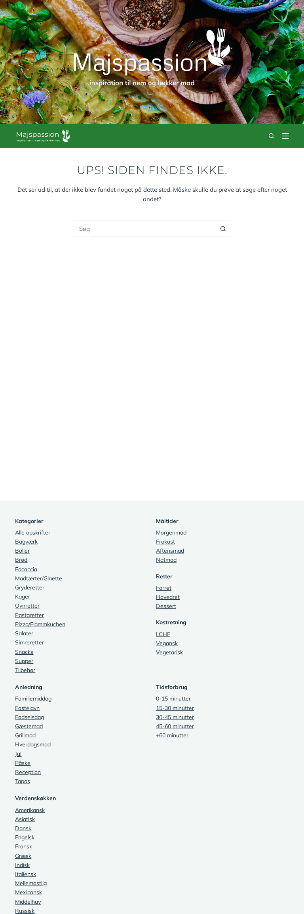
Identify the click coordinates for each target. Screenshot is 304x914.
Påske (22, 763)
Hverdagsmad (33, 744)
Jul (18, 753)
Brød (21, 559)
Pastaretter (29, 615)
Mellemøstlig (31, 883)
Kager (22, 596)
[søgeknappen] (223, 228)
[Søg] (271, 135)
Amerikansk (30, 810)
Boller (22, 550)
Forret (163, 587)
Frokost (165, 541)
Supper (24, 661)
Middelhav (28, 901)
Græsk (23, 855)
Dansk (23, 828)
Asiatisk (25, 819)
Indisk (22, 865)
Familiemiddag (33, 698)
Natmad (166, 559)
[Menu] (285, 136)
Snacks (24, 651)
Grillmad (25, 735)
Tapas (22, 781)
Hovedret (168, 597)
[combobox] (144, 228)
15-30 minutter (175, 708)
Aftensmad (170, 550)
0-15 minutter (173, 698)
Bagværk (26, 541)
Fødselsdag (29, 717)
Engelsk (24, 837)
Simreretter (29, 642)
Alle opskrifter (32, 532)
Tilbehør (25, 670)
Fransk (23, 846)
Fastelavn (27, 708)
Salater (24, 633)
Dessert (166, 606)
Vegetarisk (169, 652)
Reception (28, 772)
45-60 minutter (175, 726)
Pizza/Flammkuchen (40, 624)
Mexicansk (28, 892)
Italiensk (25, 874)
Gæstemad (29, 726)
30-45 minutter (175, 717)
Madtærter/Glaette (38, 578)
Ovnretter (27, 605)
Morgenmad (171, 532)
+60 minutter (172, 735)
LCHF (163, 634)
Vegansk (167, 643)
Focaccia (26, 569)
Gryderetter (29, 587)
